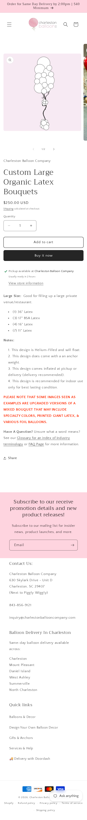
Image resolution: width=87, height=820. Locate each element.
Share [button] (12, 458)
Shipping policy (45, 810)
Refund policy (26, 803)
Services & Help (21, 748)
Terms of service (72, 803)
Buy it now (44, 255)
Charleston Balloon (41, 797)
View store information (26, 283)
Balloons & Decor (22, 717)
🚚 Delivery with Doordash (29, 759)
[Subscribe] (72, 545)
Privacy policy (49, 803)
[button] (9, 24)
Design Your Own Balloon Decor (33, 727)
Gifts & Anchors (21, 738)
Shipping (8, 209)
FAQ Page (36, 444)
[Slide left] (33, 149)
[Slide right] (54, 149)
